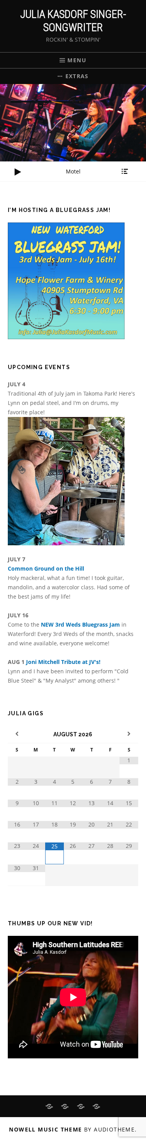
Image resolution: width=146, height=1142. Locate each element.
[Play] (17, 172)
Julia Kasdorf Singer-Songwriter (73, 21)
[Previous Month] (17, 734)
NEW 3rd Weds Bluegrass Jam (81, 624)
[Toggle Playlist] (124, 171)
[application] (73, 171)
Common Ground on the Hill (46, 568)
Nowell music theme (45, 1129)
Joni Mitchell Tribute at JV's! (63, 662)
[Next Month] (129, 734)
